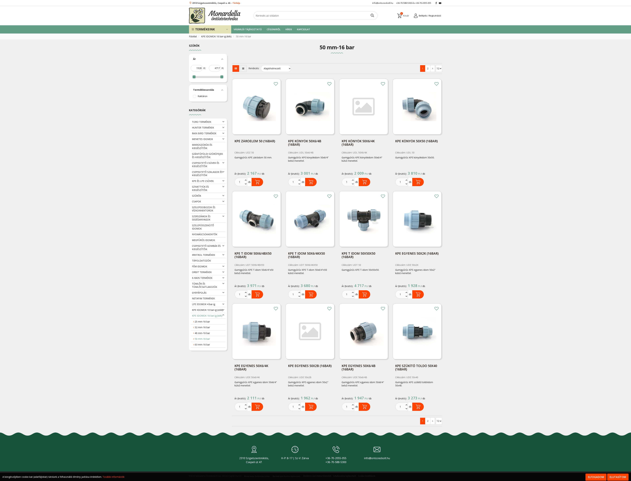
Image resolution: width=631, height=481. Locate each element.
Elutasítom (618, 477)
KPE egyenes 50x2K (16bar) (417, 254)
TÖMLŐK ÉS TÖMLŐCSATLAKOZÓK (204, 285)
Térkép (236, 2)
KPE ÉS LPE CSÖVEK (203, 181)
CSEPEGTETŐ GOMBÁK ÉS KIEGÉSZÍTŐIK (206, 247)
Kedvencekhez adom (276, 83)
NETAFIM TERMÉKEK (203, 298)
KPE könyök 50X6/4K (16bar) (358, 143)
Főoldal (193, 36)
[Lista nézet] (243, 68)
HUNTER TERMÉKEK (203, 127)
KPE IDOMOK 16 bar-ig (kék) (216, 36)
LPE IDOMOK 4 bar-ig (203, 304)
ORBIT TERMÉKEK (202, 272)
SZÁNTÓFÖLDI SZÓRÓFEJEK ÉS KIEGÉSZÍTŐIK (207, 155)
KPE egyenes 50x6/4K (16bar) (251, 367)
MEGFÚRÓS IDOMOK (203, 240)
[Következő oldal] (432, 68)
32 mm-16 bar (202, 327)
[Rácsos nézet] (235, 68)
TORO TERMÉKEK (201, 121)
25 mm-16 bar (202, 321)
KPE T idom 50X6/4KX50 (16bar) (306, 255)
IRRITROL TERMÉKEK (203, 254)
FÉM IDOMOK (199, 266)
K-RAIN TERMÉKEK (202, 277)
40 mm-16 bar (202, 333)
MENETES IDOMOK (202, 139)
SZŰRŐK (196, 195)
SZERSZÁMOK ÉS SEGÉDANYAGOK (201, 218)
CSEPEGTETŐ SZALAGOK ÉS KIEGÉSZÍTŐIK (207, 173)
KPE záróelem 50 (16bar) (254, 141)
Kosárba (257, 182)
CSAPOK (196, 201)
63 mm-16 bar (202, 344)
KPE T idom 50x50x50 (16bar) (358, 255)
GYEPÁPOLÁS (199, 292)
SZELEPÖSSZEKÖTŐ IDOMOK (203, 227)
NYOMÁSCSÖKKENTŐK (204, 234)
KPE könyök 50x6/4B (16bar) (304, 143)
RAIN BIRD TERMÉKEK (204, 133)
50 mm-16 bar (202, 338)
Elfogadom (596, 477)
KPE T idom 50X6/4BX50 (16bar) (252, 255)
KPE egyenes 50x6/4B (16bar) (358, 367)
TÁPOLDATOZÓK (201, 260)
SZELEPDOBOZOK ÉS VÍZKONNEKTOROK (203, 209)
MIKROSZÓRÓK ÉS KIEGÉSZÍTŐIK (202, 146)
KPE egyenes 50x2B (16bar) (310, 366)
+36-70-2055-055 (423, 2)
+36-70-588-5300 (404, 2)
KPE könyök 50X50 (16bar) (416, 141)
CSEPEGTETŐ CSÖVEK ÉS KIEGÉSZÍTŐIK (205, 164)
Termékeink (204, 29)
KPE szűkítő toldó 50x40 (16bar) (416, 367)
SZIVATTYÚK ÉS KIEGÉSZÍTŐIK (200, 188)
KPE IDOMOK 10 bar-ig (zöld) (207, 309)
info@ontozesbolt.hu (377, 458)
